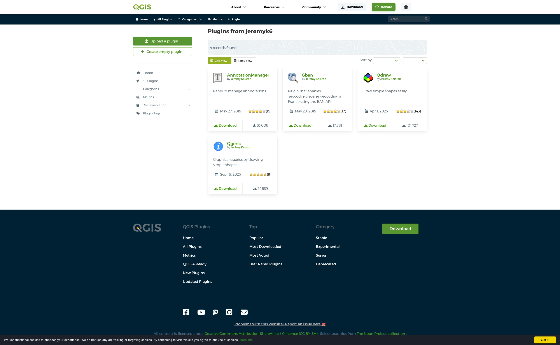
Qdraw (384, 74)
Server (321, 255)
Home (148, 73)
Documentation (154, 105)
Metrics (148, 97)
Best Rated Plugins (265, 264)
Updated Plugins (197, 281)
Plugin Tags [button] (151, 113)
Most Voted (259, 255)
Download (400, 228)
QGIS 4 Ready (194, 264)
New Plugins (194, 273)
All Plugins (150, 81)
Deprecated (326, 264)
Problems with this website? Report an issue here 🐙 (280, 324)
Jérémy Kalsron (241, 78)
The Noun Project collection (381, 333)
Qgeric (234, 143)
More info (246, 339)
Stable (321, 238)
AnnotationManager (248, 74)
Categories (150, 89)
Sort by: (366, 60)
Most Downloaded (265, 246)
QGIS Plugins (196, 226)
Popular (256, 238)
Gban (307, 74)
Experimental (328, 246)
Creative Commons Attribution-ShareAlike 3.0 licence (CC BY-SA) (261, 333)
